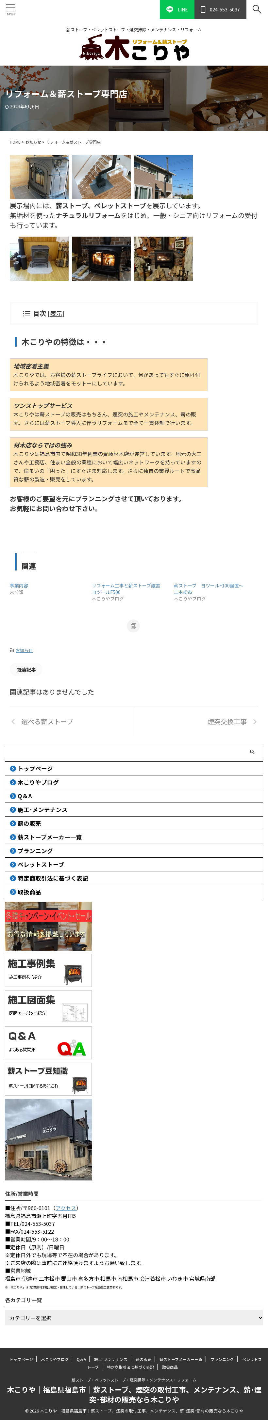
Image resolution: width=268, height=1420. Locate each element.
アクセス (66, 1208)
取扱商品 (29, 892)
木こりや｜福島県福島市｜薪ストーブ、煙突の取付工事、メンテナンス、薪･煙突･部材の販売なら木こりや (134, 1394)
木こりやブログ (38, 782)
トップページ (35, 768)
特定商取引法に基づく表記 (53, 878)
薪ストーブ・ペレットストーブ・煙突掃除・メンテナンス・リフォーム (134, 1379)
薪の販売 (29, 823)
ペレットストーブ (41, 864)
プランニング (35, 851)
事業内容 (19, 585)
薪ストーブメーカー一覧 (50, 837)
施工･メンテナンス (43, 809)
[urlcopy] (133, 625)
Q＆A (25, 796)
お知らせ (24, 650)
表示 (56, 313)
